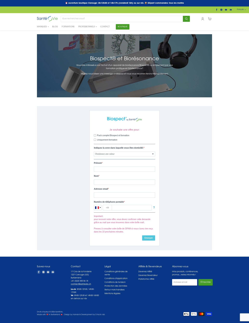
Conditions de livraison (115, 282)
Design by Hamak (71, 314)
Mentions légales (112, 294)
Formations (68, 27)
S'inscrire (205, 282)
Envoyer (148, 238)
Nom (96, 176)
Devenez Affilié (145, 272)
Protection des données (116, 286)
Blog (55, 27)
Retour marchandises (115, 290)
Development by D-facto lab (93, 314)
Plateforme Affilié (146, 279)
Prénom (98, 163)
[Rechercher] (186, 19)
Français (240, 9)
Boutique (123, 27)
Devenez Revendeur (148, 275)
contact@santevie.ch (81, 284)
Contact (105, 27)
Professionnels (86, 27)
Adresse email (101, 189)
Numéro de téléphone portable (109, 202)
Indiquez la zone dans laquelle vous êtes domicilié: (119, 148)
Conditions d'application (116, 279)
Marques (42, 27)
